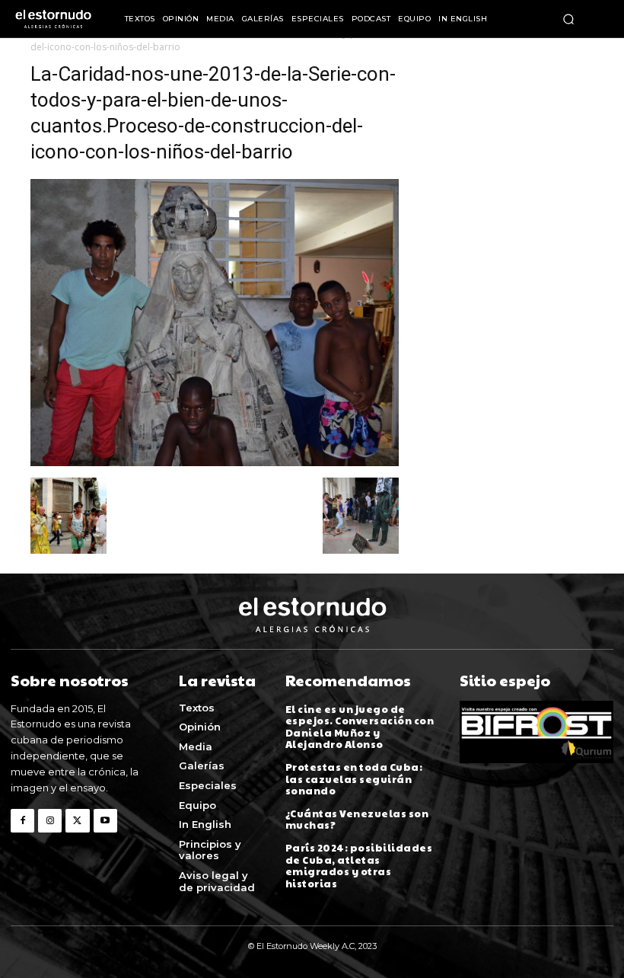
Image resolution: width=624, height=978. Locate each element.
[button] (568, 19)
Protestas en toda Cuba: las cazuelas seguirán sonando (354, 778)
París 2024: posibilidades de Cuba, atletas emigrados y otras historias (359, 865)
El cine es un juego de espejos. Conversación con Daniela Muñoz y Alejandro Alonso (360, 727)
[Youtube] (105, 821)
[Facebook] (22, 821)
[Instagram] (50, 821)
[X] (77, 821)
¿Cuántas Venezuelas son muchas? (357, 820)
